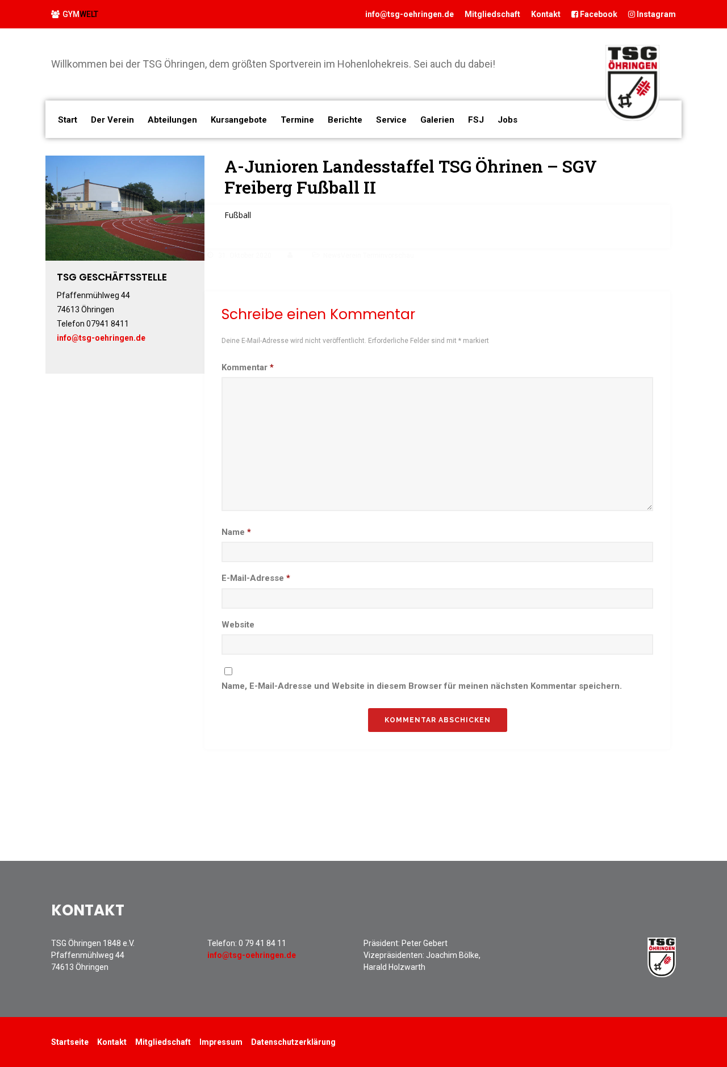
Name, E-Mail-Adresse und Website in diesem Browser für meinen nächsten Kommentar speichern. (422, 686)
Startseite (70, 1042)
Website (238, 625)
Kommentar (248, 367)
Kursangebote (239, 120)
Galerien (437, 120)
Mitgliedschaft (492, 14)
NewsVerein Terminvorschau (368, 256)
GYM (80, 14)
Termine (297, 120)
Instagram (655, 14)
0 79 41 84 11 (262, 943)
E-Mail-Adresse (256, 578)
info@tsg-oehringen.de (409, 14)
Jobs (507, 120)
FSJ (476, 120)
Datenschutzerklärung (293, 1042)
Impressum (221, 1042)
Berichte (345, 120)
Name (236, 532)
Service (391, 120)
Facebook (597, 14)
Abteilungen (172, 120)
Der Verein (112, 120)
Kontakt (546, 14)
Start (67, 120)
